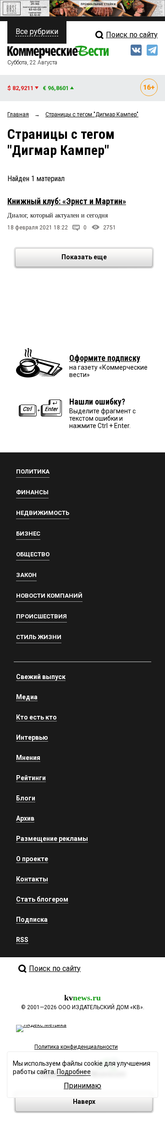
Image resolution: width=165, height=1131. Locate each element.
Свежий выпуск (41, 676)
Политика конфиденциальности (76, 1047)
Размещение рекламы (52, 838)
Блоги (25, 798)
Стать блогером (42, 899)
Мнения (28, 757)
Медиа (27, 697)
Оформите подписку (104, 358)
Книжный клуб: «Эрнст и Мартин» (66, 201)
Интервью (32, 737)
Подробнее (74, 1071)
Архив (25, 818)
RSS (22, 939)
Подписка (32, 919)
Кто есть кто (36, 717)
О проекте (32, 859)
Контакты (32, 879)
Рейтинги (31, 778)
